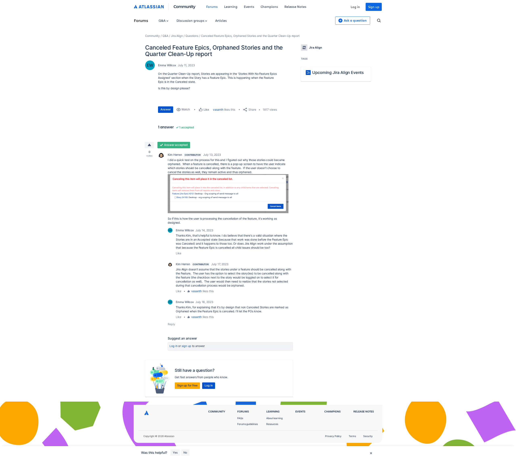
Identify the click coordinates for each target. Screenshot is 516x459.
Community (185, 6)
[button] (228, 193)
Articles (221, 20)
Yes (175, 452)
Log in (355, 7)
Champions (269, 6)
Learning (230, 6)
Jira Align (177, 35)
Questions (191, 35)
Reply (171, 324)
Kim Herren (175, 154)
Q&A (162, 20)
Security (368, 436)
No (185, 452)
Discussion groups (191, 20)
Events (249, 6)
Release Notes (295, 6)
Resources (272, 424)
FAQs (240, 418)
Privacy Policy (333, 436)
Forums (212, 6)
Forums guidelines (247, 424)
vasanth (218, 109)
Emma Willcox (167, 65)
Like (178, 253)
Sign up (373, 7)
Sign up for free (187, 385)
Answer (165, 109)
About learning (274, 418)
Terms (352, 436)
